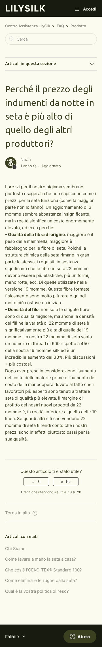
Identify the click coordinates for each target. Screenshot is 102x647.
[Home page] (25, 10)
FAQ (60, 26)
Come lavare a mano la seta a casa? (40, 559)
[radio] (36, 481)
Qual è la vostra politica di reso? (37, 591)
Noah (25, 159)
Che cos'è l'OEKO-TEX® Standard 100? (43, 570)
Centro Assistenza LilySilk (27, 26)
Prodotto (78, 26)
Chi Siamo (15, 548)
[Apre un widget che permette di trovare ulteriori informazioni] (79, 637)
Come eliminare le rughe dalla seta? (41, 580)
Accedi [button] (89, 9)
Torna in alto (18, 512)
